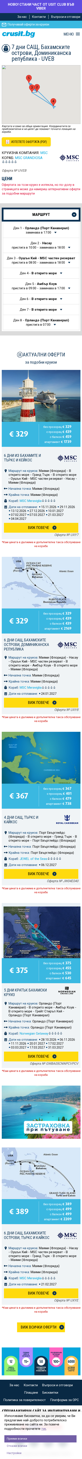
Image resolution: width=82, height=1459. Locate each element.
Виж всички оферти (38, 1327)
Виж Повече (38, 527)
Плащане (31, 1393)
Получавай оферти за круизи (28, 24)
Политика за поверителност (24, 1400)
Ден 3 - (41, 260)
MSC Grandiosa (28, 158)
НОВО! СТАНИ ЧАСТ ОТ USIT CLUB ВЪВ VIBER (41, 6)
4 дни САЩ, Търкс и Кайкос (21, 819)
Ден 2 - (38, 245)
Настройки (14, 1453)
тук (43, 1429)
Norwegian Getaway (34, 1033)
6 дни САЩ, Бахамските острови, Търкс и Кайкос (26, 1235)
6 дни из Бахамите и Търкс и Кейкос (22, 457)
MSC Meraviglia (31, 501)
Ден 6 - (38, 299)
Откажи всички (17, 1445)
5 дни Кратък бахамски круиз (25, 992)
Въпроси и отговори (65, 17)
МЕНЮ (69, 34)
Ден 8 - (41, 322)
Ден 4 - (38, 273)
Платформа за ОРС (64, 1400)
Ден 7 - (38, 310)
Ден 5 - (38, 286)
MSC (44, 153)
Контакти (39, 17)
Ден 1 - (41, 230)
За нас (22, 17)
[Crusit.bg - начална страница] (18, 34)
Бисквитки (50, 1393)
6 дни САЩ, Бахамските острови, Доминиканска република (26, 644)
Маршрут (41, 214)
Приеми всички (17, 1438)
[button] (37, 88)
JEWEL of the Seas (33, 859)
